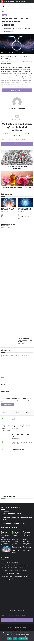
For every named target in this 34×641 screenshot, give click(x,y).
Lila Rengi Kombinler (18, 449)
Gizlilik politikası (17, 630)
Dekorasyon (25, 570)
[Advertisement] (17, 474)
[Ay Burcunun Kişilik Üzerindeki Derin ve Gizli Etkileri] (25, 275)
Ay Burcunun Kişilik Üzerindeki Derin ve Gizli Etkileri (25, 340)
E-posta (3, 384)
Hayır (15, 638)
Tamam (9, 638)
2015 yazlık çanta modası (24, 565)
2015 (3, 562)
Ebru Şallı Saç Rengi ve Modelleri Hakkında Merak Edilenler (21, 426)
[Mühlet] (7, 6)
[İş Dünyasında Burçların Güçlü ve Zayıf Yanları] (25, 202)
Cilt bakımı (17, 570)
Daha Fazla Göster (16, 90)
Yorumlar (28, 413)
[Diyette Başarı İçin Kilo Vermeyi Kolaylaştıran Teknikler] (6, 542)
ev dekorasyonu (10, 573)
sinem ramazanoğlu (8, 28)
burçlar (11, 570)
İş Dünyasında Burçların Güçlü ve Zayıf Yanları (25, 209)
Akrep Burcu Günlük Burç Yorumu (22, 442)
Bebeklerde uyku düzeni (25, 567)
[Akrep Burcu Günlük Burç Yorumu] (6, 444)
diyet (3, 573)
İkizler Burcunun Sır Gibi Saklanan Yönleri (8, 225)
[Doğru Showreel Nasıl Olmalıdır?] (6, 420)
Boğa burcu (4, 570)
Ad (2, 377)
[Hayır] (32, 636)
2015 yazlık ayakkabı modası (9, 565)
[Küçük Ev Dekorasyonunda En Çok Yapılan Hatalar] (6, 534)
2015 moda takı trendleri (12, 562)
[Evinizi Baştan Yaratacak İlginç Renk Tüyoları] (28, 549)
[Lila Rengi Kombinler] (6, 452)
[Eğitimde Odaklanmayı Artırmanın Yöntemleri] (17, 542)
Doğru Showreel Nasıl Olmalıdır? (21, 418)
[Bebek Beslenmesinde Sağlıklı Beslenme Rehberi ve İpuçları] (28, 542)
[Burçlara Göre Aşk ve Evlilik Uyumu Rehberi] (8, 202)
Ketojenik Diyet (18, 576)
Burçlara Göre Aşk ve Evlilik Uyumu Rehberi (7, 209)
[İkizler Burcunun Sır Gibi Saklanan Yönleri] (8, 218)
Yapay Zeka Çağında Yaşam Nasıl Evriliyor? (15, 1)
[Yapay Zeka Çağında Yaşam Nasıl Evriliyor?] (28, 534)
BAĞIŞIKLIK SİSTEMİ (13, 567)
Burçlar (10, 11)
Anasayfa (5, 11)
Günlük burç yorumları (7, 576)
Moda (25, 576)
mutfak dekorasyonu (7, 579)
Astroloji (4, 567)
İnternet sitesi (5, 391)
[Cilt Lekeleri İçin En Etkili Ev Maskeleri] (17, 534)
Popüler (5, 413)
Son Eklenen (16, 413)
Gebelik (18, 573)
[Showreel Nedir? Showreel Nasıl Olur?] (6, 437)
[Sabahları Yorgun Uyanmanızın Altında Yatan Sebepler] (17, 549)
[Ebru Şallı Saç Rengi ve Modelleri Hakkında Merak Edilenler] (6, 428)
